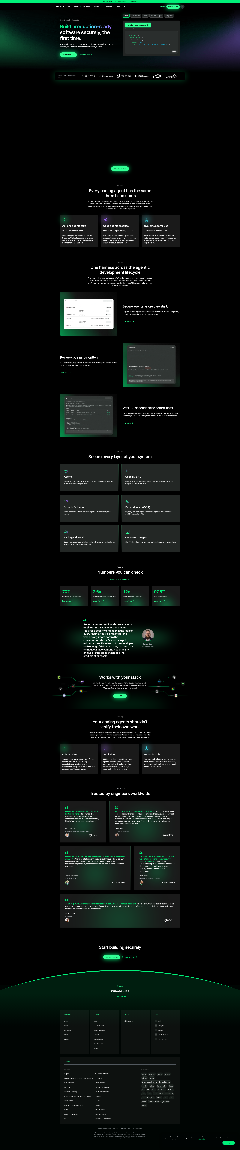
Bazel (144, 1074)
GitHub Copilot (161, 1086)
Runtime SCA (160, 1039)
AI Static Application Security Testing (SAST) (78, 1078)
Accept (228, 1143)
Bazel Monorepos (69, 1083)
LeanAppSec (98, 1039)
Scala (144, 1102)
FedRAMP (98, 1096)
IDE (148, 1090)
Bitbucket (152, 1074)
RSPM (66, 1110)
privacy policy (201, 1139)
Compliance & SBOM (102, 1087)
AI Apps (66, 1074)
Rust (171, 1098)
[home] (63, 6)
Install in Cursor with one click (138, 25)
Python (159, 1098)
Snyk (158, 1021)
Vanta (144, 1106)
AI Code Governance (102, 1074)
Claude (144, 1078)
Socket (159, 1030)
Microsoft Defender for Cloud (163, 1094)
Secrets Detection (101, 1114)
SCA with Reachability (71, 1114)
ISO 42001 (98, 1101)
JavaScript (161, 1090)
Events (96, 1034)
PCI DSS (97, 1105)
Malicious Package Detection (73, 1105)
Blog (95, 1021)
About (66, 1034)
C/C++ (160, 1074)
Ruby (165, 1098)
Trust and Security (137, 1128)
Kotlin (149, 1094)
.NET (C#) (145, 1098)
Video (96, 1048)
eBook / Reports (99, 1030)
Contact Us (67, 1030)
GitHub (152, 1086)
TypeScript (165, 1102)
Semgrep (159, 1025)
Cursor (152, 1078)
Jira (143, 1094)
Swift (157, 1102)
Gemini (144, 1086)
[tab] (126, 16)
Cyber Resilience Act (102, 1092)
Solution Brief (98, 1043)
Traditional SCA (161, 1034)
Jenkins (170, 1090)
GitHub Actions (69, 1101)
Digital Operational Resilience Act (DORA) (77, 1096)
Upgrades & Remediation (103, 1119)
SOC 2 (66, 1119)
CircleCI (167, 1074)
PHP (152, 1098)
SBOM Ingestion (100, 1110)
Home (66, 1021)
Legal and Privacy (125, 1128)
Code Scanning (69, 1087)
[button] (77, 6)
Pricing (66, 1025)
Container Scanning (70, 1092)
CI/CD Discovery (100, 1083)
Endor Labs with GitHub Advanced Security (156, 1082)
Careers (66, 1039)
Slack (151, 1102)
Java (153, 1090)
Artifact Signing (100, 1078)
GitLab (171, 1086)
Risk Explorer (128, 1021)
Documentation (99, 1025)
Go (143, 1090)
